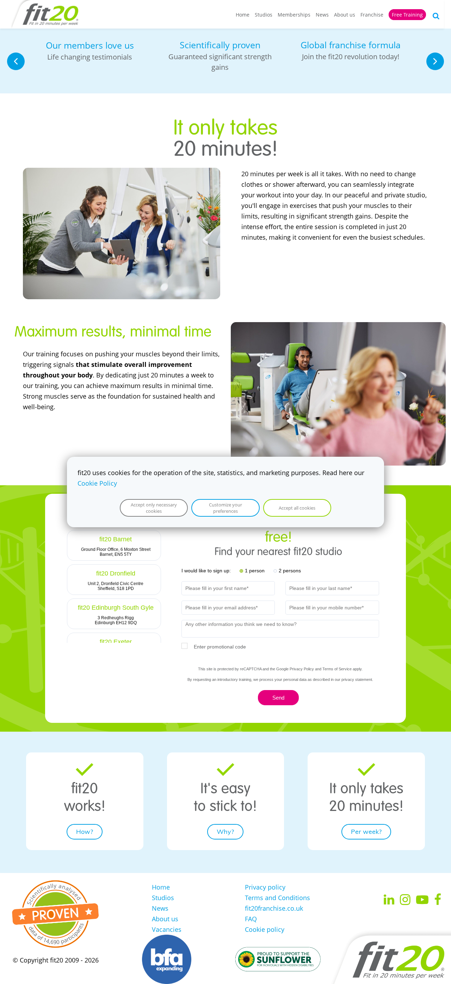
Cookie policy (264, 929)
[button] (16, 61)
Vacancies (166, 929)
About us (344, 14)
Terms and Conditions (277, 897)
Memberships (294, 14)
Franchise (371, 14)
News (322, 14)
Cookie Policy (97, 483)
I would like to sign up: (206, 570)
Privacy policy (265, 887)
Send (278, 698)
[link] (121, 173)
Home (242, 14)
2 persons (290, 570)
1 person (255, 570)
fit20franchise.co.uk (274, 908)
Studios (263, 14)
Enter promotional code (220, 647)
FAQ (251, 919)
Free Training (407, 14)
